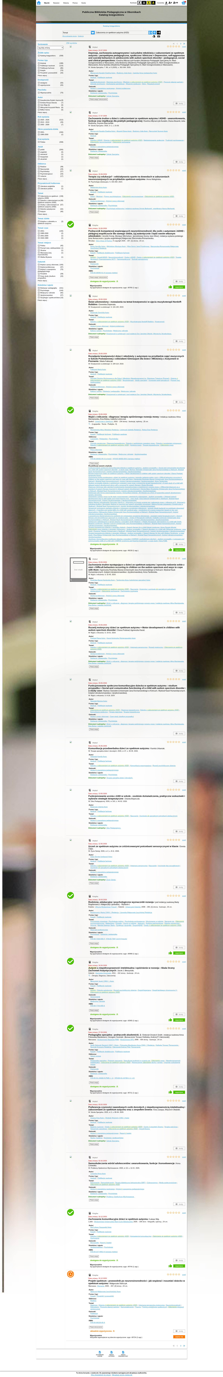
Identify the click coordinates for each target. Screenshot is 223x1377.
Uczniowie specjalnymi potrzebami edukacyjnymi (158, 816)
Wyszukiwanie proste (69, 36)
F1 (170, 3)
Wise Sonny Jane (138, 246)
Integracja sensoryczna (138, 647)
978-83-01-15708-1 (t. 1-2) (125, 1078)
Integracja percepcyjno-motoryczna (152, 1305)
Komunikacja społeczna (99, 712)
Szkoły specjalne (141, 380)
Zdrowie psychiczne (97, 84)
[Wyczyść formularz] (154, 36)
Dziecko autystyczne (171, 923)
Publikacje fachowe (122, 253)
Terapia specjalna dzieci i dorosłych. (119, 778)
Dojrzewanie (94, 1183)
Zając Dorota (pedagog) (101, 857)
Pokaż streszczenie (96, 1327)
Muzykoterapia (128, 380)
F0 (166, 3)
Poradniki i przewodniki (105, 1296)
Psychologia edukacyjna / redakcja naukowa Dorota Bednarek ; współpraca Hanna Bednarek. (140, 208)
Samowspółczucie (123, 259)
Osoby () (155, 257)
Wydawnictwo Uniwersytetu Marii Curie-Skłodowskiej (113, 1222)
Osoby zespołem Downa (153, 1127)
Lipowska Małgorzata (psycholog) (136, 912)
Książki (92, 253)
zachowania (121, 142)
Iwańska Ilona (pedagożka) (145, 73)
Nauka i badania (96, 1138)
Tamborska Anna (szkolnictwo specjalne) (133, 580)
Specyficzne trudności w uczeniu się (137, 1061)
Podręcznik (94, 264)
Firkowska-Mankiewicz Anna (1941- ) (137, 1045)
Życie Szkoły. (111, 880)
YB (148, 3)
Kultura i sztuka (96, 331)
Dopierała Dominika (99, 312)
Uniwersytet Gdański (133, 907)
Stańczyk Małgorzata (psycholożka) (105, 1291)
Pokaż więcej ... (43, 75)
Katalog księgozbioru (111, 26)
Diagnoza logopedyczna (116, 443)
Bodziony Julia (124, 73)
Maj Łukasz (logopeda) (101, 1227)
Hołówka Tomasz (167, 1045)
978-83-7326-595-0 (97, 939)
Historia (66, 3)
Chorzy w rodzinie (129, 923)
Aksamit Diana (124, 131)
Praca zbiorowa (96, 450)
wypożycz (179, 287)
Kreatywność (159, 322)
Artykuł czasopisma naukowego (102, 88)
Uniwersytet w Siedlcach (104, 421)
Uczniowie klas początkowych (169, 866)
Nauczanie (134, 589)
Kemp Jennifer (97, 246)
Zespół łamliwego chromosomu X (164, 990)
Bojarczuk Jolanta (99, 807)
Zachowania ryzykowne (129, 591)
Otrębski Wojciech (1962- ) (117, 1118)
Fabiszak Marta (98, 369)
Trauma (138, 1307)
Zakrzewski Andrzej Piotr (126, 1047)
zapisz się (179, 1337)
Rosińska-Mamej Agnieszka (102, 580)
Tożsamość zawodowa (98, 1129)
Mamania (100, 1286)
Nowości (56, 3)
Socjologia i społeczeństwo (113, 1138)
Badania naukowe (96, 1127)
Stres (144, 84)
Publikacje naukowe (105, 77)
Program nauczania (115, 1061)
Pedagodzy (103, 439)
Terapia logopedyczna (151, 445)
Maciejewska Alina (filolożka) (104, 430)
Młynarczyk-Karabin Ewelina (102, 73)
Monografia (94, 1243)
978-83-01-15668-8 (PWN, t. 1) (101, 1078)
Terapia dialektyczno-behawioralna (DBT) (130, 1183)
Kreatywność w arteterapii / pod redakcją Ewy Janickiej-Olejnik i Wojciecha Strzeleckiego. (139, 334)
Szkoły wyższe (95, 1056)
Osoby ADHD (130, 257)
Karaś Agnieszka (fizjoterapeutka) (121, 638)
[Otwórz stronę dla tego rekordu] (79, 48)
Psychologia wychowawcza (135, 921)
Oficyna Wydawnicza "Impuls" (106, 907)
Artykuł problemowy (123, 88)
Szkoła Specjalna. (112, 96)
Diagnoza (93, 1305)
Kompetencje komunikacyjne (140, 1236)
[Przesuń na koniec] (184, 43)
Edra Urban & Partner (104, 241)
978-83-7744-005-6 (97, 1006)
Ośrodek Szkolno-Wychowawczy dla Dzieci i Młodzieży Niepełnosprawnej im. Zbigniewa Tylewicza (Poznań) (129, 378)
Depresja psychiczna (114, 82)
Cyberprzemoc (152, 1183)
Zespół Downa (144, 1129)
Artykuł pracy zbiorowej (115, 201)
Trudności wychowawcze (175, 140)
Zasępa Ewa (97, 1118)
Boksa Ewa (150, 430)
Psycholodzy (113, 439)
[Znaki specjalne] (159, 36)
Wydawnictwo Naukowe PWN (108, 1040)
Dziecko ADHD (96, 140)
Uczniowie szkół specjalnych (159, 380)
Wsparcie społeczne (133, 84)
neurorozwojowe (100, 142)
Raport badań (125, 1133)
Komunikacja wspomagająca (140, 766)
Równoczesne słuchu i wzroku (147, 1062)
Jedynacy (141, 923)
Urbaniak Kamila (98, 756)
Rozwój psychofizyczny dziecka (164, 766)
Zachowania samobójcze (115, 84)
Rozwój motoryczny (156, 647)
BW (144, 3)
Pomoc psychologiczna (112, 196)
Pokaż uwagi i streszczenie (98, 99)
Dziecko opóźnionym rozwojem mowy (140, 443)
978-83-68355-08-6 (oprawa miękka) (126, 459)
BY (153, 3)
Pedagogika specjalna (98, 1061)
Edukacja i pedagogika (98, 93)
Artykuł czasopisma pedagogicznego (104, 147)
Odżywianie (94, 1307)
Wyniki (46, 3)
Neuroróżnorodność (115, 257)
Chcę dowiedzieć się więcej (101, 1375)
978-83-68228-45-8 (97, 1322)
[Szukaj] (159, 32)
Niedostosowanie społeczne (154, 140)
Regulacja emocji (153, 84)
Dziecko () (123, 140)
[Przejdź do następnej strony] (180, 43)
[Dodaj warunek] (154, 32)
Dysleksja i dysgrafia (123, 925)
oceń (184, 46)
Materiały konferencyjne (99, 930)
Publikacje (94, 1313)
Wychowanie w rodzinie (154, 921)
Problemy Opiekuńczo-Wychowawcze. (120, 1197)
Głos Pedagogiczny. (113, 828)
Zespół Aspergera (144, 990)
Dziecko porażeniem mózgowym (168, 443)
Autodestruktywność (97, 82)
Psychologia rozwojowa (98, 921)
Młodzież (99, 196)
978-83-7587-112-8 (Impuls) (116, 939)
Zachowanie (94, 1238)
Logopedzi (94, 439)
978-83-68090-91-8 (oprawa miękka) (104, 273)
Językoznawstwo (140, 454)
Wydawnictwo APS (127, 1040)
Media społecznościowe (168, 1183)
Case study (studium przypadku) (122, 716)
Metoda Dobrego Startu (106, 925)
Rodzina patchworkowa (154, 923)
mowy (167, 445)
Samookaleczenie (107, 1183)
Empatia (119, 923)
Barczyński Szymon (158, 131)
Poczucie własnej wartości (173, 82)
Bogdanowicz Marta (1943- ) (104, 912)
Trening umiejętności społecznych (154, 1307)
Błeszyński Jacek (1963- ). (102, 981)
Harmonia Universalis (103, 973)
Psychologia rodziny (116, 921)
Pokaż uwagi (94, 157)
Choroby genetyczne (98, 443)
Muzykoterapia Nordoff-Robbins (142, 322)
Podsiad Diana (97, 638)
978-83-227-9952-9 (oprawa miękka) (104, 1252)
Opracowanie (95, 997)
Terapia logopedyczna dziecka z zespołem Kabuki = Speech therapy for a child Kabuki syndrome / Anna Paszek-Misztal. (132, 527)
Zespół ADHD (102, 257)
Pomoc (75, 3)
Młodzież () (142, 82)
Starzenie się (169, 921)
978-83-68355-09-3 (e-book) (101, 459)
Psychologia (112, 93)
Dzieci (92, 196)
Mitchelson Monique (116, 246)
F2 (176, 3)
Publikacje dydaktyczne (105, 253)
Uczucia (93, 925)
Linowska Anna (98, 1174)
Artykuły (93, 77)
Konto (84, 3)
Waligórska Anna (98, 187)
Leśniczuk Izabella (130, 430)
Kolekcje (81, 36)
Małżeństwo (110, 923)
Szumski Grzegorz (100, 1047)
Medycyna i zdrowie (120, 331)
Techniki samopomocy (140, 259)
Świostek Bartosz (98, 701)
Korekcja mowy (135, 445)
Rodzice (93, 1301)
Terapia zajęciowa (115, 712)
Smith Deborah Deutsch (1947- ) (104, 1045)
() (159, 196)
